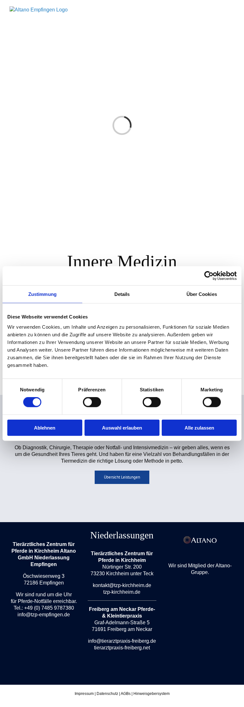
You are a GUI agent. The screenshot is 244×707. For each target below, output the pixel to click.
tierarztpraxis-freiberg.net (122, 647)
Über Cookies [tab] (201, 294)
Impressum (84, 693)
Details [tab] (122, 294)
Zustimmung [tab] (42, 294)
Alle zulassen (199, 427)
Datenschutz (107, 693)
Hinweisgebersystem (151, 693)
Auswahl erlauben (122, 427)
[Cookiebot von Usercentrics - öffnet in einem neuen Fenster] (209, 276)
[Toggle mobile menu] (231, 17)
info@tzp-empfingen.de (43, 614)
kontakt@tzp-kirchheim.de (122, 585)
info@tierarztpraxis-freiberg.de (122, 641)
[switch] (92, 402)
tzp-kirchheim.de (121, 592)
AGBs (126, 693)
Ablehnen (44, 427)
